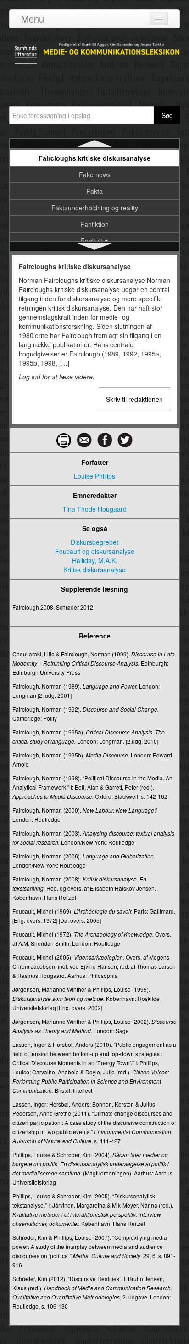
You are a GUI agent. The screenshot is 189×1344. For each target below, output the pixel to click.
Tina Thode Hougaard (94, 509)
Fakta (94, 191)
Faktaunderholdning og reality (94, 207)
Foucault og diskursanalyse (94, 551)
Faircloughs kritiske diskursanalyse (94, 158)
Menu (32, 18)
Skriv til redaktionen (134, 399)
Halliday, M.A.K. (94, 560)
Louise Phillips (94, 475)
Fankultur (94, 240)
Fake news (95, 174)
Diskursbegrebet (94, 542)
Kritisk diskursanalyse (94, 569)
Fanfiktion (94, 224)
